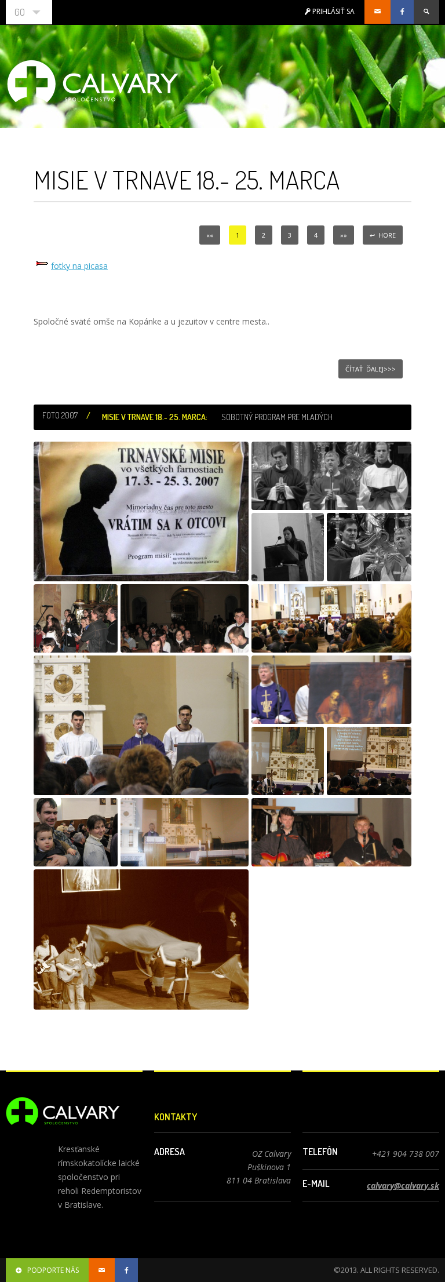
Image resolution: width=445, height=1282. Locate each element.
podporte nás (53, 1270)
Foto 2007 (60, 415)
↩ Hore (383, 235)
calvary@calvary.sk (403, 1185)
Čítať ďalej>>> (370, 369)
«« (209, 235)
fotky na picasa (79, 265)
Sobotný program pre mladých (277, 417)
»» (343, 235)
